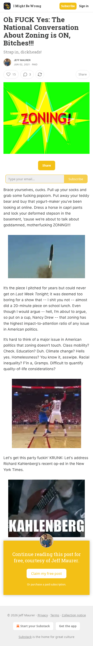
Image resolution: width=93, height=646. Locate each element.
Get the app (68, 626)
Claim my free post (46, 573)
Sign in (84, 6)
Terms (54, 615)
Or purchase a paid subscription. (46, 584)
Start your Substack (35, 626)
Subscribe (68, 6)
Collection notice (74, 615)
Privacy (43, 615)
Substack (25, 637)
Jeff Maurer (22, 60)
